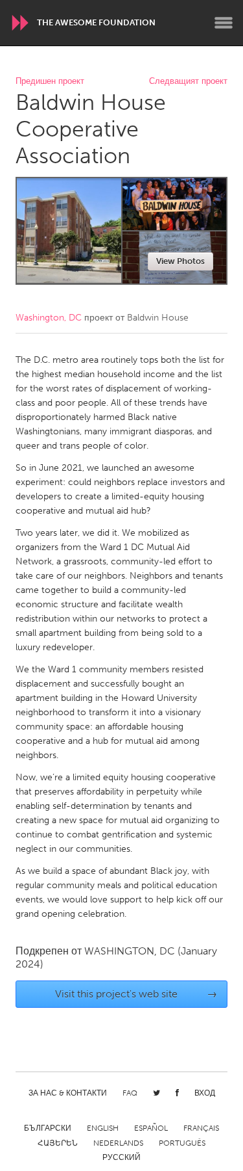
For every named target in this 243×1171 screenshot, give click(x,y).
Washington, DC (49, 317)
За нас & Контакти (68, 1093)
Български (47, 1128)
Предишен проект (50, 81)
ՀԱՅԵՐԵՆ (58, 1143)
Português (182, 1143)
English (103, 1128)
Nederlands (118, 1143)
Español (151, 1128)
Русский (121, 1157)
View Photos (180, 261)
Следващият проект (188, 81)
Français (201, 1128)
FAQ (129, 1093)
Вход (204, 1093)
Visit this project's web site (136, 994)
